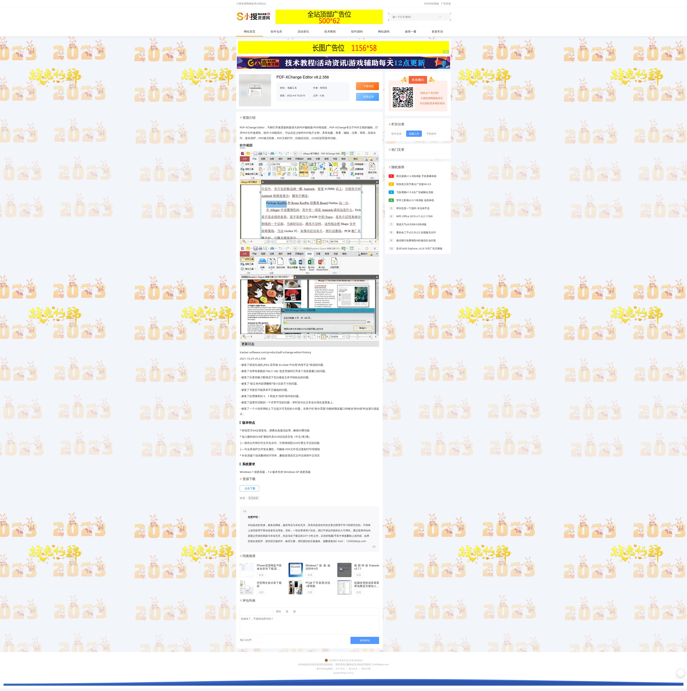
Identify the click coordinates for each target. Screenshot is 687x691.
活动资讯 (303, 31)
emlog (350, 672)
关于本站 (340, 668)
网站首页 (249, 31)
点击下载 (250, 488)
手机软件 (432, 133)
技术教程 (330, 31)
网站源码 (383, 31)
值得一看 (410, 31)
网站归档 (366, 668)
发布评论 (365, 640)
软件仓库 (276, 31)
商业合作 (353, 668)
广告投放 (446, 3)
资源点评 (368, 96)
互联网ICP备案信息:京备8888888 (345, 660)
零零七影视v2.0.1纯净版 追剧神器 (412, 200)
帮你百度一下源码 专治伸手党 (410, 208)
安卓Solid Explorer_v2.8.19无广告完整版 (416, 248)
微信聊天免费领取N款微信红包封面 (413, 240)
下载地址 (368, 86)
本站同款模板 (431, 3)
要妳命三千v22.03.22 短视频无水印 (413, 232)
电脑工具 (292, 87)
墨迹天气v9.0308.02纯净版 (409, 224)
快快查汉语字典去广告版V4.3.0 (411, 184)
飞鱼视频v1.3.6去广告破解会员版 (412, 192)
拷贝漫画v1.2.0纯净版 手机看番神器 (414, 176)
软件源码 (357, 31)
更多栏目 (437, 31)
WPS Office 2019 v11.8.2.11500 (412, 216)
